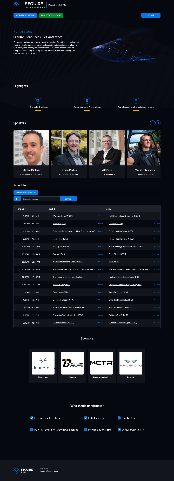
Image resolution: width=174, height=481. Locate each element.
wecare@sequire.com (49, 471)
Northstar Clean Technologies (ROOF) (125, 277)
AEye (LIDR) (114, 262)
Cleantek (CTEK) (116, 223)
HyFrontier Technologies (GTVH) (123, 323)
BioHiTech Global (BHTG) (63, 300)
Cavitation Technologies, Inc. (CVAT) (68, 315)
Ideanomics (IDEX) (60, 239)
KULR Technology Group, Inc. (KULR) (124, 216)
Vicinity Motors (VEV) (62, 246)
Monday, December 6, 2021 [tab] (26, 192)
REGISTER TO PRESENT (51, 15)
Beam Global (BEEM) (117, 254)
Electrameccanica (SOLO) (63, 323)
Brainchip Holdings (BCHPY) (121, 300)
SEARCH (68, 199)
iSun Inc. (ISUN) (59, 254)
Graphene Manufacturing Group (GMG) (125, 284)
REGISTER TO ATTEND (25, 15)
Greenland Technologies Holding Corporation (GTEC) (75, 231)
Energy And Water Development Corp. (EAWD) (128, 269)
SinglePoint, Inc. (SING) (118, 292)
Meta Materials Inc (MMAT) (120, 307)
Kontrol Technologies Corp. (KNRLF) (68, 307)
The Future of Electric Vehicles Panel (68, 277)
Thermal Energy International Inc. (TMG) (126, 246)
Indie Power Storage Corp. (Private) (68, 262)
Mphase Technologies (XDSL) (121, 239)
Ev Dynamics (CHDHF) (118, 315)
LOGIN (151, 15)
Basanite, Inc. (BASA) (61, 284)
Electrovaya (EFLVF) (61, 292)
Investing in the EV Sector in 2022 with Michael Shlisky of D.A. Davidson (83, 269)
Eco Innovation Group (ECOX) (121, 231)
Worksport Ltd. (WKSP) (63, 216)
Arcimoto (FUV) (59, 223)
